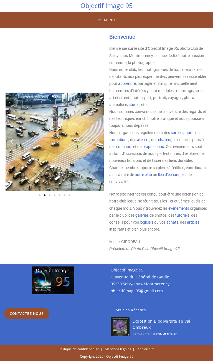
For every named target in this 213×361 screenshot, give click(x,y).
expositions (154, 146)
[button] (11, 142)
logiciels (146, 222)
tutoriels (182, 215)
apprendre (127, 83)
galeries (142, 215)
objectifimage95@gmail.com (137, 290)
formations (118, 139)
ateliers (143, 139)
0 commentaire (165, 334)
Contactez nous (27, 313)
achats (172, 222)
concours (124, 146)
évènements (178, 208)
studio (134, 104)
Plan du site (145, 349)
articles (193, 222)
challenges (167, 139)
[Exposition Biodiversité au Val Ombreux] (120, 326)
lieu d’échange (170, 174)
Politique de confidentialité (79, 349)
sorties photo (182, 132)
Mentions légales (118, 349)
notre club (143, 174)
